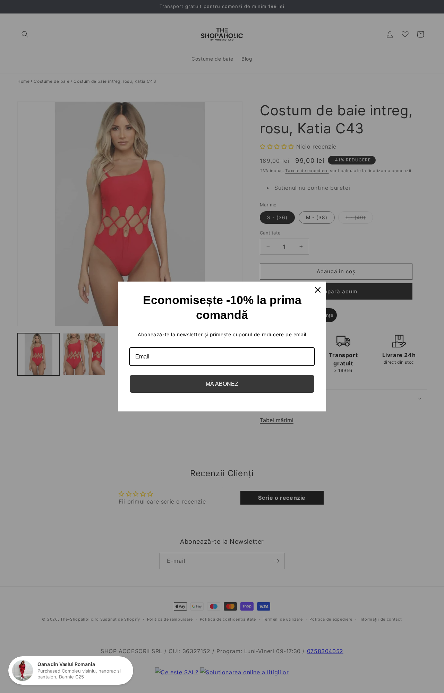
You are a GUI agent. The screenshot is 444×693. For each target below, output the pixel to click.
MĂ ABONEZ (222, 384)
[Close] (317, 290)
